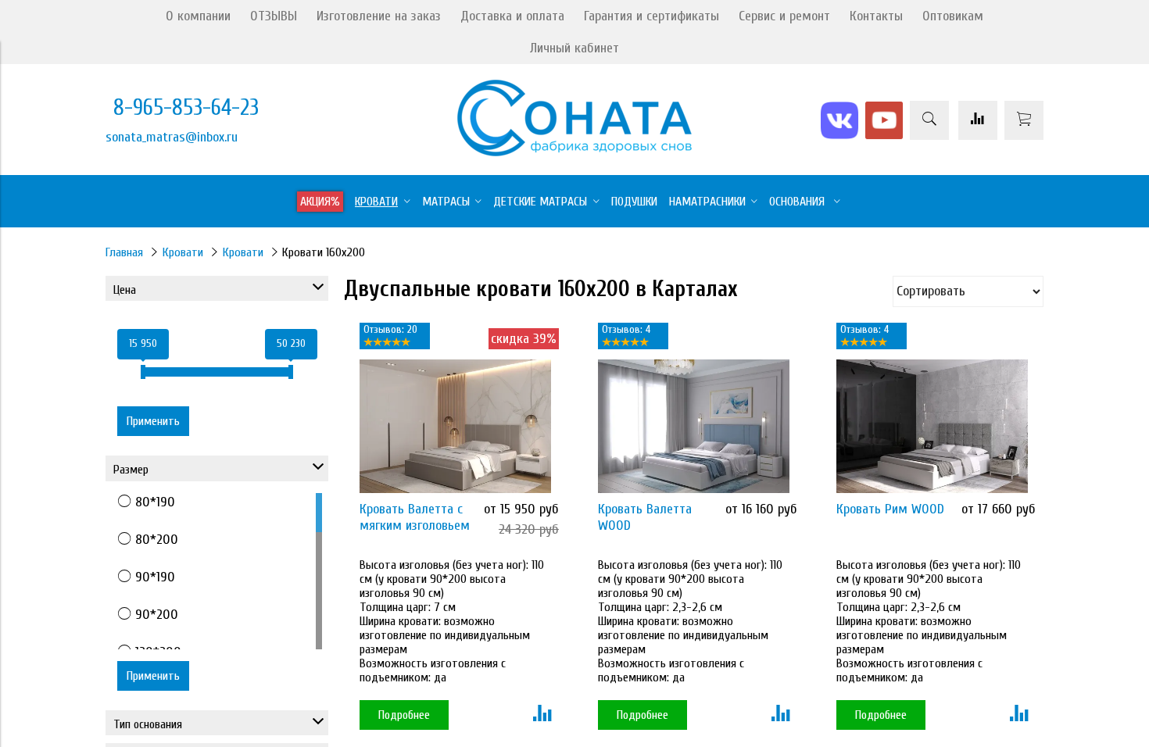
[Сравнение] (977, 120)
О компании (198, 16)
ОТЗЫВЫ (273, 16)
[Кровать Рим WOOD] (932, 426)
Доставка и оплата (512, 16)
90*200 (156, 614)
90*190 (155, 577)
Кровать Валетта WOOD (645, 517)
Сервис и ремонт (784, 16)
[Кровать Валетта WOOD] (693, 426)
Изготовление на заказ (379, 16)
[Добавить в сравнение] (542, 715)
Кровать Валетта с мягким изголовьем (415, 517)
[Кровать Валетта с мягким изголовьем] (455, 426)
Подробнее (404, 715)
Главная (124, 252)
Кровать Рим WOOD (890, 509)
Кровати (183, 252)
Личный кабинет (574, 48)
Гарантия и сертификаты (651, 16)
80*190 (155, 502)
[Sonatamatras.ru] (574, 152)
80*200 (156, 539)
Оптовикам (952, 16)
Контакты (876, 16)
